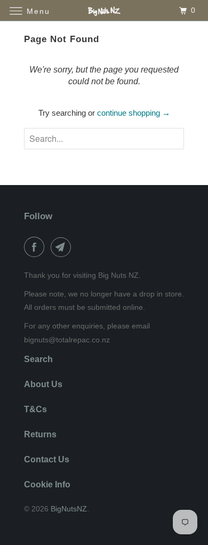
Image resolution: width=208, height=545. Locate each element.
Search (38, 359)
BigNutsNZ (69, 508)
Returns (40, 434)
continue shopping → (133, 112)
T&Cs (35, 409)
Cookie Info (47, 484)
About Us (43, 384)
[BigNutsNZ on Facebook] (36, 247)
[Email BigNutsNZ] (63, 247)
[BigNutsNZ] (104, 10)
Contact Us (46, 459)
